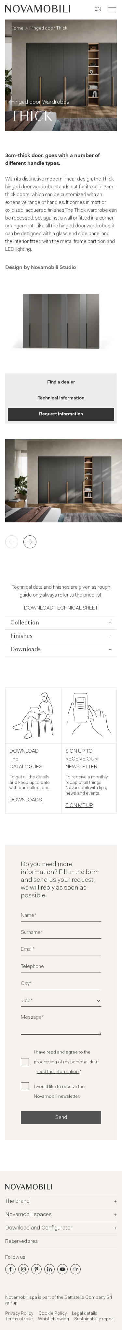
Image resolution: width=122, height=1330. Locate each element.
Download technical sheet (61, 608)
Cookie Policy (52, 1313)
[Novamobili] (37, 10)
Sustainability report (94, 1319)
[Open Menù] (112, 9)
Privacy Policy (19, 1313)
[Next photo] (29, 541)
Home (16, 28)
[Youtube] (62, 1269)
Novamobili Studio (53, 267)
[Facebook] (10, 1269)
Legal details (84, 1313)
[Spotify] (75, 1269)
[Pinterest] (36, 1269)
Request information (61, 414)
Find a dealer (61, 382)
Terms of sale (19, 1319)
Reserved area (21, 1241)
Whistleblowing (53, 1319)
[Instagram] (23, 1269)
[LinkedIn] (49, 1269)
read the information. (58, 1072)
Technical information (61, 398)
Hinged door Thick (48, 28)
